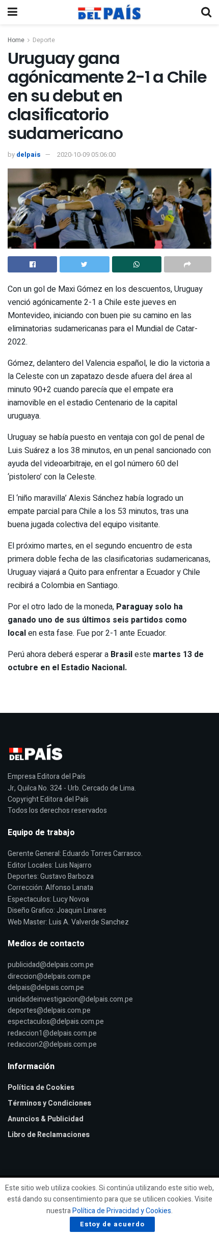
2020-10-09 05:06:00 (86, 154)
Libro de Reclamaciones (49, 1134)
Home (16, 40)
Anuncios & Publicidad (46, 1119)
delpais (28, 154)
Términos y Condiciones (49, 1103)
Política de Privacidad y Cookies (121, 1211)
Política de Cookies (41, 1087)
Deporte (44, 40)
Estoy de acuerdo (112, 1224)
